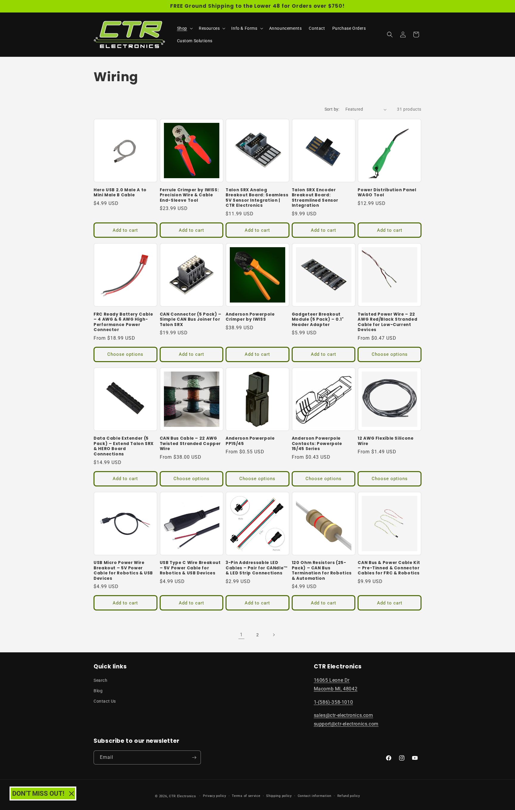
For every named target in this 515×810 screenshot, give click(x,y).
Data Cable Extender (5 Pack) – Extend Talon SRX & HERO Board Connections (124, 446)
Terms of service (246, 796)
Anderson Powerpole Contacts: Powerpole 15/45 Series (317, 444)
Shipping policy (279, 796)
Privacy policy (214, 796)
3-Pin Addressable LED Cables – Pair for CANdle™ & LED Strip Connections (257, 568)
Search (101, 680)
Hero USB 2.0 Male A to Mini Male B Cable (120, 192)
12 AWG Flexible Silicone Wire (385, 441)
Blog (98, 690)
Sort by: (332, 109)
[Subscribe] (194, 757)
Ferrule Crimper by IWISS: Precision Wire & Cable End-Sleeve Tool (189, 195)
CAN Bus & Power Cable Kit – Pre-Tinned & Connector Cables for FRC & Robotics (389, 568)
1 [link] (241, 634)
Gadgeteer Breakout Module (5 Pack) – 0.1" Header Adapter (318, 320)
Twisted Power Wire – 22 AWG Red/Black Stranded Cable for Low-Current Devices (387, 322)
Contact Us (105, 701)
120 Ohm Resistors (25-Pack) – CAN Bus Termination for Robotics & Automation (322, 570)
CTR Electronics (182, 796)
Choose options (125, 354)
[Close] (71, 793)
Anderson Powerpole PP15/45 (250, 441)
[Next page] (273, 634)
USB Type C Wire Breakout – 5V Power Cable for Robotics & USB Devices (190, 568)
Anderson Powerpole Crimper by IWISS (250, 317)
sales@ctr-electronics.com (343, 715)
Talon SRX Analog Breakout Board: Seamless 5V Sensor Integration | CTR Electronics (257, 197)
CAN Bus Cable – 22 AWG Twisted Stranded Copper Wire (190, 444)
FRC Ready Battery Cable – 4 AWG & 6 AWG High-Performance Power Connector (123, 322)
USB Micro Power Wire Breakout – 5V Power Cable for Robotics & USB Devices (123, 570)
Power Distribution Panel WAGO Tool (387, 192)
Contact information (314, 796)
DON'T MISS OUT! (38, 793)
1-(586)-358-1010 (333, 702)
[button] (184, 28)
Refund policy (348, 796)
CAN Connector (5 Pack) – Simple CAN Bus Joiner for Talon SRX (190, 320)
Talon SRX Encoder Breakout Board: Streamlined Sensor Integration (315, 197)
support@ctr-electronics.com (346, 724)
